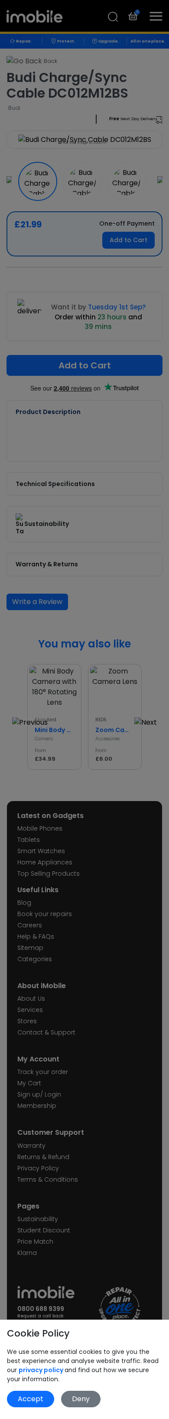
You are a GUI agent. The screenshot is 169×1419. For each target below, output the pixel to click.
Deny (81, 1399)
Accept (30, 1399)
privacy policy (42, 1370)
